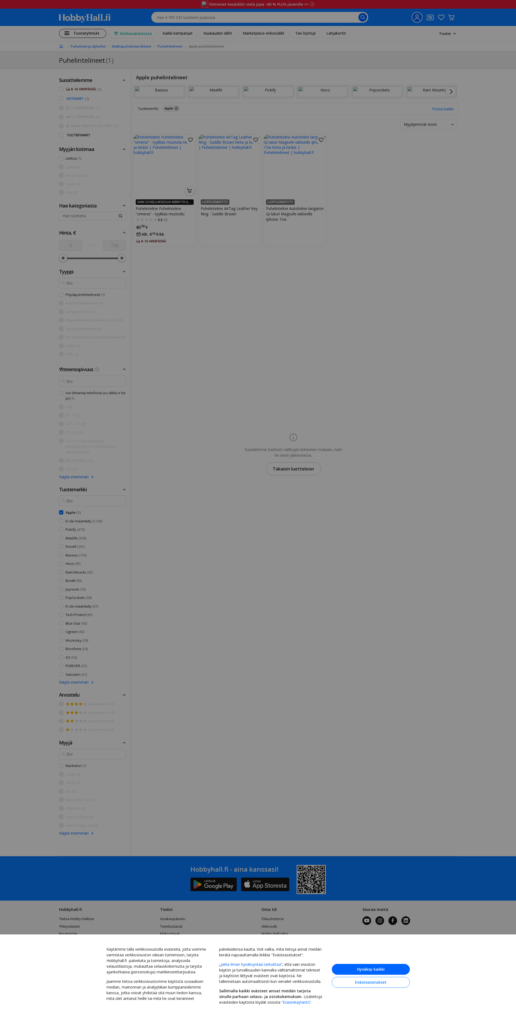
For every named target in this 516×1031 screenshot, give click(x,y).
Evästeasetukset (371, 982)
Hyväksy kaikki (371, 969)
